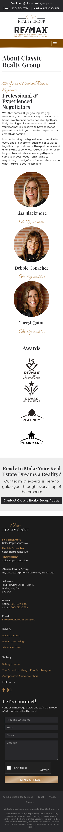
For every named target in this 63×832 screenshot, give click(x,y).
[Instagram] (9, 691)
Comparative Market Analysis (20, 676)
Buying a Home (11, 635)
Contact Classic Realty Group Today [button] (31, 500)
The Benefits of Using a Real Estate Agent (27, 670)
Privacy (52, 796)
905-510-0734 (20, 8)
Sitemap (30, 802)
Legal (41, 796)
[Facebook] (3, 691)
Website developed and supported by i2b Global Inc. (31, 809)
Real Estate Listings (13, 641)
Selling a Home (11, 664)
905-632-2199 (51, 8)
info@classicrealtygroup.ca (35, 3)
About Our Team (12, 647)
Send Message (31, 780)
